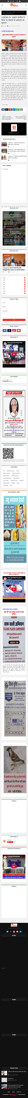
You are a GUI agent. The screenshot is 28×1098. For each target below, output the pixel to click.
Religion (13, 483)
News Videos (6, 480)
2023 (14, 284)
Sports (18, 483)
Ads (4, 470)
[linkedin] (17, 1)
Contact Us (10, 1078)
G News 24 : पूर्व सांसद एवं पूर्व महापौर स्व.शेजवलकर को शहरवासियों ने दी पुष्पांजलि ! (13, 232)
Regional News (6, 483)
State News (5, 485)
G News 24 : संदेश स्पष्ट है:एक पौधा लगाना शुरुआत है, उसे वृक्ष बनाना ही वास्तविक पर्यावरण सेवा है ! (13, 215)
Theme (14, 1095)
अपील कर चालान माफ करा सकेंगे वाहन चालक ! (17, 1072)
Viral (11, 485)
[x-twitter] (11, 1)
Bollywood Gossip (10, 470)
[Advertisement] (14, 817)
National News (16, 478)
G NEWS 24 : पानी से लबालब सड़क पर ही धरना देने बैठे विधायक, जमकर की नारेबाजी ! (16, 150)
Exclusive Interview (16, 473)
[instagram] (13, 1)
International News (7, 478)
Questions (21, 480)
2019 (14, 293)
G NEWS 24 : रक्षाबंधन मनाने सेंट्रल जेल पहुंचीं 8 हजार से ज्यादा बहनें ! (16, 143)
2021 (14, 288)
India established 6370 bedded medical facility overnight (15, 1086)
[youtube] (20, 1)
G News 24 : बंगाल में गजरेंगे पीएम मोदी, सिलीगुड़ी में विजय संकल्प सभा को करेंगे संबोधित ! (14, 269)
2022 (14, 286)
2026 (14, 277)
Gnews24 (5, 26)
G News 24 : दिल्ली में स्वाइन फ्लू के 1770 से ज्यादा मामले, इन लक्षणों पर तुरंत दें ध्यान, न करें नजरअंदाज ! (13, 241)
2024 (14, 282)
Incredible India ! (14, 475)
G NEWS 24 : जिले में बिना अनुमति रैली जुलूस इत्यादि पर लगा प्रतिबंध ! (17, 157)
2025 (14, 280)
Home (4, 12)
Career (17, 470)
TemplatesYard (14, 1094)
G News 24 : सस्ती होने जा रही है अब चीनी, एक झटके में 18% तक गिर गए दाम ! (13, 223)
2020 (14, 291)
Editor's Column (6, 473)
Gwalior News (8, 12)
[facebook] (8, 1)
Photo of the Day (14, 480)
